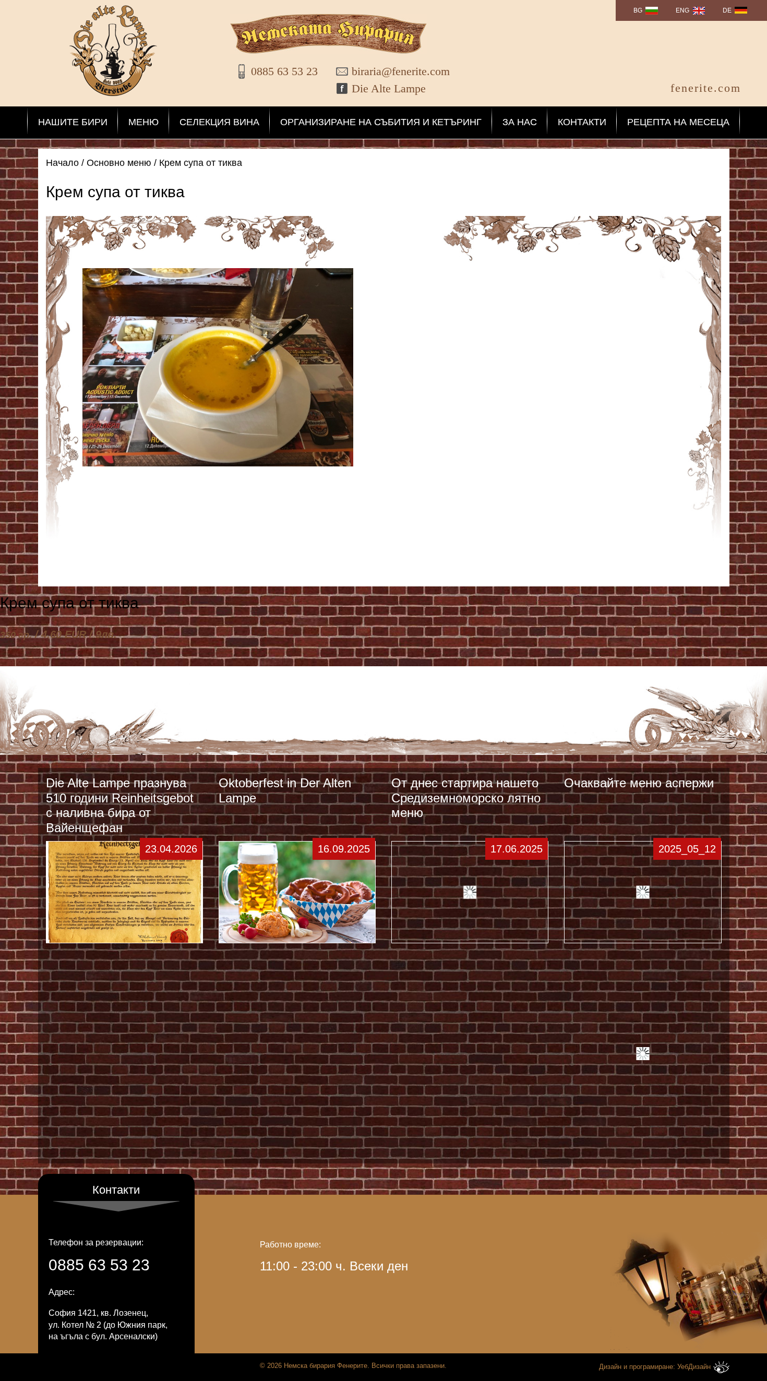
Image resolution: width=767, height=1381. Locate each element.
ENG (682, 10)
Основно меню (119, 163)
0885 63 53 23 (284, 71)
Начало (62, 163)
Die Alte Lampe (389, 88)
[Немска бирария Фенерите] (113, 50)
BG (637, 10)
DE (727, 10)
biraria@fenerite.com (394, 71)
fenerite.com (705, 87)
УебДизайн (694, 1367)
